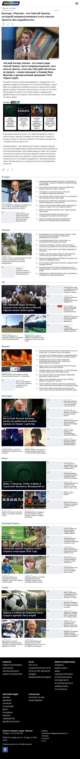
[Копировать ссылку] (8, 24)
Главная (5, 8)
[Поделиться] (12, 24)
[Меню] (76, 3)
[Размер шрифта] (3, 24)
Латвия (13, 8)
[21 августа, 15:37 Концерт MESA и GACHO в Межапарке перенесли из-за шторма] (12, 438)
